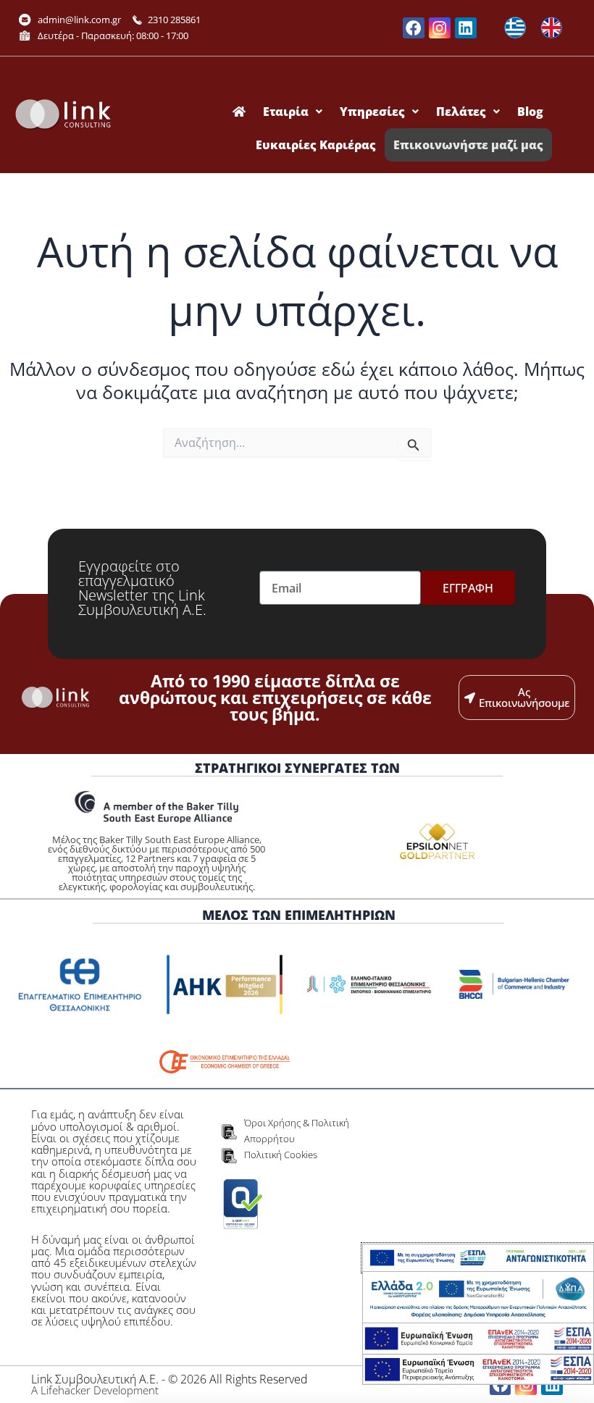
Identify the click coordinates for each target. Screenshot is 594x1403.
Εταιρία (286, 112)
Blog (530, 112)
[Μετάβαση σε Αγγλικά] (551, 28)
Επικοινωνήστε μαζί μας (468, 145)
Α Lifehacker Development (95, 1390)
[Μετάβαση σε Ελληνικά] (515, 28)
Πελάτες (461, 112)
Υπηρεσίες (372, 112)
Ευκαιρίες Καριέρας (316, 145)
